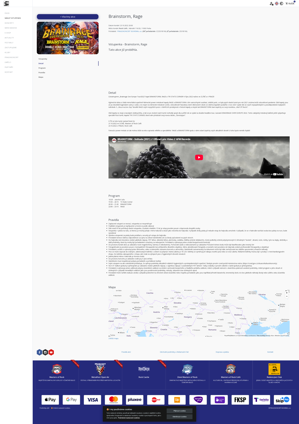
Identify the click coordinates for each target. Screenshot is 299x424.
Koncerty (9, 23)
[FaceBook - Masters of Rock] (39, 352)
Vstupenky (43, 59)
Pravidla (42, 72)
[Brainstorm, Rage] (68, 38)
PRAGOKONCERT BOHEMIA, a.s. (129, 31)
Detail (41, 63)
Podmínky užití (44, 408)
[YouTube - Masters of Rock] (51, 352)
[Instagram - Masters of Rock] (45, 352)
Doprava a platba (222, 352)
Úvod (7, 13)
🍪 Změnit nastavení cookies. (60, 408)
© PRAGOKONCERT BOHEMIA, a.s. (280, 408)
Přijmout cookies (180, 411)
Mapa (41, 77)
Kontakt (9, 72)
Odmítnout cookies (180, 417)
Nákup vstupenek (13, 18)
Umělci (8, 62)
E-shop (8, 33)
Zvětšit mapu (113, 338)
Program (42, 68)
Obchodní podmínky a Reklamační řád (174, 352)
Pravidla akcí (126, 352)
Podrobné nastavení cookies (129, 418)
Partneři (9, 67)
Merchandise (11, 28)
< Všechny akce (67, 16)
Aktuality (9, 38)
